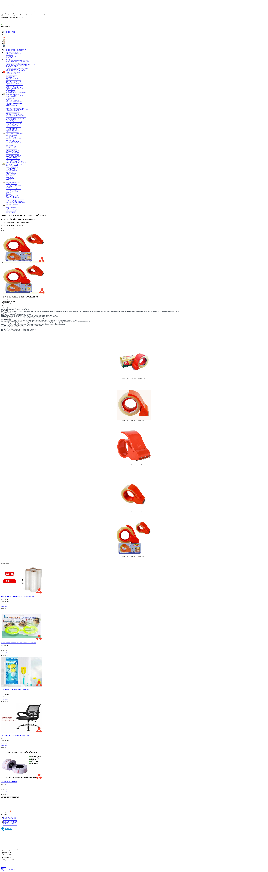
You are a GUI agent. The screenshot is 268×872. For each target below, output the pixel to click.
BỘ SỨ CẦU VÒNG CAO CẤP (13, 80)
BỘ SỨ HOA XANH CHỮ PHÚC (14, 87)
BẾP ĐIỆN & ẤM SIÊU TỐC (13, 151)
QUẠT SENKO (9, 177)
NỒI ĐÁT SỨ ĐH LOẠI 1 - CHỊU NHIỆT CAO (17, 92)
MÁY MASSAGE (10, 98)
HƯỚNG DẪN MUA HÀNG (10, 817)
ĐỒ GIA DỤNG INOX (11, 128)
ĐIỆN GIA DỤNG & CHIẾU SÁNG (14, 133)
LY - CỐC (8, 208)
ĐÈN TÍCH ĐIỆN (10, 140)
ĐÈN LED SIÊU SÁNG (11, 144)
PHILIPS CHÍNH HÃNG (12, 167)
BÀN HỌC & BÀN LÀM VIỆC (13, 189)
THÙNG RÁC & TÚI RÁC (12, 113)
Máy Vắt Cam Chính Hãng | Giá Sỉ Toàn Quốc (16, 63)
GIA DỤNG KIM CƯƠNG (11, 52)
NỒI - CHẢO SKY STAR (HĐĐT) (14, 103)
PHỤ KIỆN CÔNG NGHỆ (12, 204)
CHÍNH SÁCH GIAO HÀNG (10, 820)
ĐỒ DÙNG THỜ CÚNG (12, 125)
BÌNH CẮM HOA (10, 76)
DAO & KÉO (9, 104)
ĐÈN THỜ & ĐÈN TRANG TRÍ (13, 138)
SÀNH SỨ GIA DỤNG (11, 82)
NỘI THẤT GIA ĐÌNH (11, 196)
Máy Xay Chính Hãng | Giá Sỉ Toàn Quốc (15, 70)
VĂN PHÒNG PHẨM (11, 96)
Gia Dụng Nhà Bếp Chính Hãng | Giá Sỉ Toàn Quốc (17, 61)
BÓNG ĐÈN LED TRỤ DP (12, 141)
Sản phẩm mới (19, 50)
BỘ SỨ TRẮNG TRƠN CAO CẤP (14, 83)
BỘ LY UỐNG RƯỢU (11, 207)
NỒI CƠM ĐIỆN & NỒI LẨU (13, 159)
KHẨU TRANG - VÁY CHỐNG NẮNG (15, 202)
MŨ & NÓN (9, 187)
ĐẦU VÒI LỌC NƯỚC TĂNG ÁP (14, 110)
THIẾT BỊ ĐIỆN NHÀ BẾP (12, 152)
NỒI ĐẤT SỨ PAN (10, 77)
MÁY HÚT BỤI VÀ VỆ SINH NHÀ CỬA (16, 162)
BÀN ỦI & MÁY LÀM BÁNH (13, 157)
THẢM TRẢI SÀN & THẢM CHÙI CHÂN (16, 117)
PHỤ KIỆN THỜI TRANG (12, 191)
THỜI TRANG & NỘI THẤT (12, 182)
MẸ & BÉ (8, 99)
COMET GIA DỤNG (11, 169)
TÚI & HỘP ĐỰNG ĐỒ (11, 105)
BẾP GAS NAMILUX (11, 178)
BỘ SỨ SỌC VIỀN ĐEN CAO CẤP (14, 85)
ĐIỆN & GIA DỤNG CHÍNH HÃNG (14, 164)
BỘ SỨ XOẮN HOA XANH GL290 (14, 88)
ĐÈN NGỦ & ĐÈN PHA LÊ (12, 137)
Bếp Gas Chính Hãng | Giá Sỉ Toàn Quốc (15, 69)
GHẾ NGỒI (9, 186)
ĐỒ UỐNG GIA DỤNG (11, 206)
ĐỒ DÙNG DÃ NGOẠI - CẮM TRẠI (15, 201)
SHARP (8, 181)
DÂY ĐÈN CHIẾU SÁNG (12, 135)
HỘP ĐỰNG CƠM (10, 120)
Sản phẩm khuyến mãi (21, 49)
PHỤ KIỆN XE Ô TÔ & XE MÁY (14, 185)
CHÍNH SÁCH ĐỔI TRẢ (9, 823)
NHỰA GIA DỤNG (10, 91)
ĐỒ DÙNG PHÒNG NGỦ (12, 132)
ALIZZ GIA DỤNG (10, 174)
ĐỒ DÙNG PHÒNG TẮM (12, 130)
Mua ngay (14, 303)
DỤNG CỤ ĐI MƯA (11, 200)
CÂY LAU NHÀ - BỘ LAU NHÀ (14, 122)
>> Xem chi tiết (4, 606)
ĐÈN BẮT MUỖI (10, 136)
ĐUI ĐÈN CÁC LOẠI (11, 147)
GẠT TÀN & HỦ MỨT (11, 75)
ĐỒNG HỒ (8, 192)
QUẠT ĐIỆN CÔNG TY (12, 165)
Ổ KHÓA (8, 194)
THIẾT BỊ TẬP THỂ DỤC (12, 195)
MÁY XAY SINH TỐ (11, 56)
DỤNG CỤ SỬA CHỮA (11, 124)
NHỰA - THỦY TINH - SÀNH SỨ (13, 72)
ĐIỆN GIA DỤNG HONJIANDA (14, 156)
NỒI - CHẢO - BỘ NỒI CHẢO (13, 123)
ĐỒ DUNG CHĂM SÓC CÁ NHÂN (14, 95)
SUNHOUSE (8, 59)
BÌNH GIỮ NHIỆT (10, 212)
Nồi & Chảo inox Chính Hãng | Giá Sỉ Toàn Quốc (17, 68)
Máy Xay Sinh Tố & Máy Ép (12, 150)
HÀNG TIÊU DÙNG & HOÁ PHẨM (14, 107)
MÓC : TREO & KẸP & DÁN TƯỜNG (15, 115)
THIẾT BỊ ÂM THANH (11, 184)
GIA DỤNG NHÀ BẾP (11, 129)
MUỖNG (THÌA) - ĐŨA (12, 119)
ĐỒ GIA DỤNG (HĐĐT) (12, 168)
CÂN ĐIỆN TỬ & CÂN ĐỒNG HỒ (14, 114)
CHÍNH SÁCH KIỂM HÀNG (10, 825)
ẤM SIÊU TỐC (9, 55)
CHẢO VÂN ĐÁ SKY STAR (13, 100)
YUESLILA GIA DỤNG (12, 170)
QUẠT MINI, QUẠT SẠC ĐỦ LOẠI (14, 161)
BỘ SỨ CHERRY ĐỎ (11, 73)
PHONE (3, 867)
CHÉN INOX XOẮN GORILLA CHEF (15, 108)
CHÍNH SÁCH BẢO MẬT (9, 822)
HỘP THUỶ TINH (10, 90)
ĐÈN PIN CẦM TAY (11, 146)
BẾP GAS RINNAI (10, 175)
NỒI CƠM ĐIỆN (10, 57)
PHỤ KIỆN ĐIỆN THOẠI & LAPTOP (15, 199)
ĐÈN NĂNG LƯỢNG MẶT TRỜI (14, 142)
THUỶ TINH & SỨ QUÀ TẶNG (13, 81)
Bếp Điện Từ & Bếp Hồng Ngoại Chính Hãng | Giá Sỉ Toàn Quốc (21, 64)
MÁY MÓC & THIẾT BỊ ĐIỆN (13, 155)
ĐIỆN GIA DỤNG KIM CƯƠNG (14, 53)
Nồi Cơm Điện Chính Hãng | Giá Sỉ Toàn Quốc (16, 65)
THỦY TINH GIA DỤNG (12, 78)
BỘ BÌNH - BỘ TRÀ (11, 211)
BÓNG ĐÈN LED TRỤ (11, 149)
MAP (2, 870)
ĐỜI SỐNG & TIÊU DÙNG (12, 94)
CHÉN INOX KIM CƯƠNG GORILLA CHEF (17, 109)
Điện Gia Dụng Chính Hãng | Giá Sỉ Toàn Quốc (16, 60)
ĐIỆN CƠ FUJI (9, 172)
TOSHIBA (8, 179)
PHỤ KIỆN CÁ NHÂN (11, 190)
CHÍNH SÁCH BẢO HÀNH (10, 821)
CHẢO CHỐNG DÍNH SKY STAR (14, 101)
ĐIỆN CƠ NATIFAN (11, 173)
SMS (3, 868)
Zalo (14, 869)
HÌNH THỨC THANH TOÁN (10, 818)
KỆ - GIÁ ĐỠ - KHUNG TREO (13, 127)
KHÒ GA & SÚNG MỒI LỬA (13, 112)
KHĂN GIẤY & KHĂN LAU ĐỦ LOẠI (15, 118)
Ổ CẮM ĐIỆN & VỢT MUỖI (13, 160)
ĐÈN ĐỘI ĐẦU (10, 145)
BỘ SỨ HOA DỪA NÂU (12, 86)
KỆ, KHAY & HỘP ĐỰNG (12, 197)
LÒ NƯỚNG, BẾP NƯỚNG (12, 154)
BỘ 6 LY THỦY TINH (11, 209)
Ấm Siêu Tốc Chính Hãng (12, 66)
